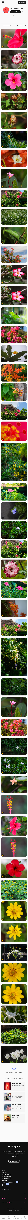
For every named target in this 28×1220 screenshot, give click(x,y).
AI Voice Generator (6, 1178)
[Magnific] (3, 2)
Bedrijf (3, 1198)
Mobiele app (5, 1188)
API (2, 1186)
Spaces (3, 1170)
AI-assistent (4, 1172)
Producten (5, 1168)
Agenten (5, 1184)
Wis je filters (18, 1072)
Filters (20, 25)
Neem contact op (7, 1203)
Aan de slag (5, 1194)
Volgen (15, 11)
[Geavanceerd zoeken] (25, 25)
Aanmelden (22, 2)
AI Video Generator (6, 1176)
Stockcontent (5, 1180)
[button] (14, 1161)
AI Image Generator (6, 1174)
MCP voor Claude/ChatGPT (10, 1182)
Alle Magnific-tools (6, 1189)
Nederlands (14, 1161)
